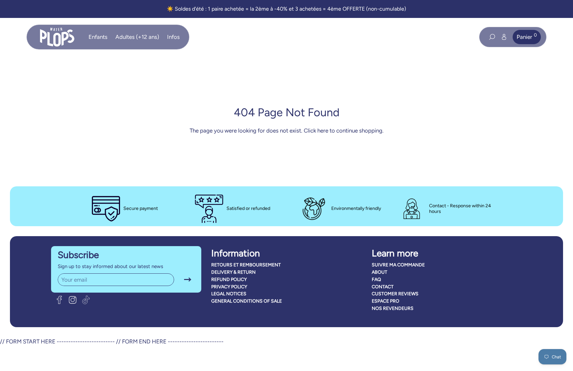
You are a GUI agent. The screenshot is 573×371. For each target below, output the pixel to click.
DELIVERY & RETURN (233, 272)
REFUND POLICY (229, 279)
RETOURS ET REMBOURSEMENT (246, 265)
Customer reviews (395, 294)
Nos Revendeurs (393, 308)
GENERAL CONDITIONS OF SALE (246, 301)
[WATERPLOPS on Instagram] (73, 300)
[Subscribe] (188, 280)
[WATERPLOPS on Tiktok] (86, 300)
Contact (383, 287)
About (379, 272)
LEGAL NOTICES (228, 294)
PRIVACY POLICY (229, 287)
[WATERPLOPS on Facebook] (59, 300)
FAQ (376, 279)
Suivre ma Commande (398, 265)
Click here (316, 130)
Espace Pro (385, 301)
